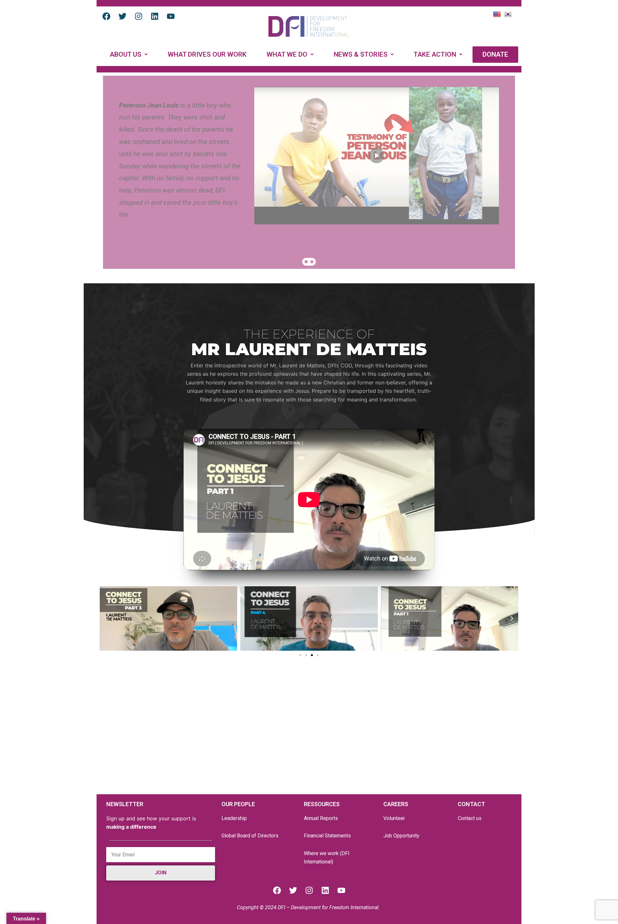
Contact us (470, 818)
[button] (129, 54)
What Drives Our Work (207, 54)
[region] (309, 172)
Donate (495, 54)
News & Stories (361, 54)
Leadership (234, 818)
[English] (497, 13)
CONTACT (471, 804)
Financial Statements (327, 836)
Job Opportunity (401, 836)
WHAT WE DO (287, 54)
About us (125, 54)
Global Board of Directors (249, 836)
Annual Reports (321, 818)
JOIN (160, 873)
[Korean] (508, 13)
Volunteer (394, 818)
